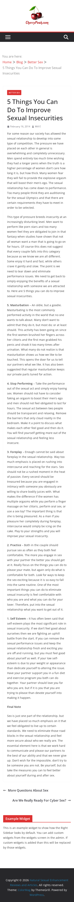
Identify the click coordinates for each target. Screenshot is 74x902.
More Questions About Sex (28, 790)
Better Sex (14, 92)
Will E (38, 126)
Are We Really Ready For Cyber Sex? (39, 800)
